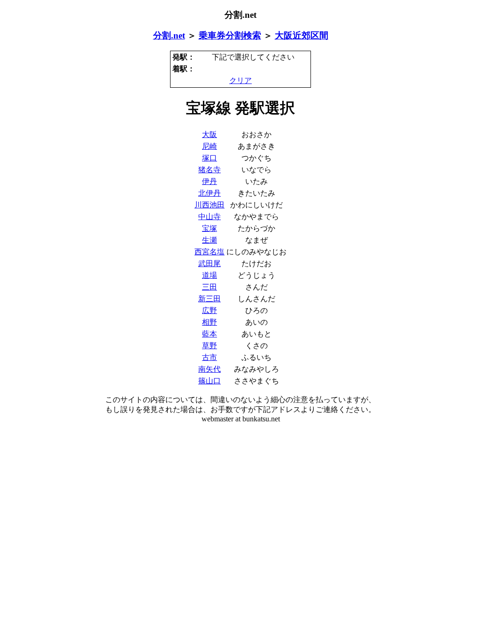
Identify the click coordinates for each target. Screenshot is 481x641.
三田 (209, 287)
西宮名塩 (209, 252)
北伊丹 (209, 193)
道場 (209, 275)
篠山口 (209, 381)
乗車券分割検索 (230, 35)
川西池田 (209, 205)
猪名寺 (209, 170)
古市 (209, 357)
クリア (240, 80)
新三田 (209, 299)
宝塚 (209, 228)
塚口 (209, 158)
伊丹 (209, 181)
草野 (209, 346)
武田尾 (209, 263)
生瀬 (209, 240)
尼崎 (209, 146)
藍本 (209, 334)
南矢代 (209, 369)
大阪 (209, 134)
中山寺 (209, 217)
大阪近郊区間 (301, 35)
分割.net (169, 35)
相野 (209, 322)
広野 (209, 310)
